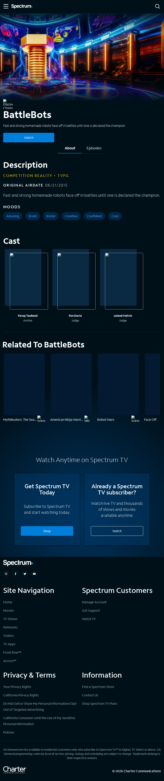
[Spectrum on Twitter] (25, 574)
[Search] (158, 6)
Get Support (91, 610)
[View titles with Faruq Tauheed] (28, 281)
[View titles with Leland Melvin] (124, 281)
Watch (28, 137)
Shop (47, 531)
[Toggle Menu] (5, 6)
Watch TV (89, 619)
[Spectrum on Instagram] (6, 574)
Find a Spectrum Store (98, 687)
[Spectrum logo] (22, 7)
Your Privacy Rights (17, 687)
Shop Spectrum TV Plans (99, 703)
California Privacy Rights (21, 695)
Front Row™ (12, 652)
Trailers (8, 635)
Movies (8, 610)
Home (7, 602)
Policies (8, 732)
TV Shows (10, 619)
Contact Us (90, 695)
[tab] (70, 149)
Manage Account (94, 602)
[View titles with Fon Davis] (76, 281)
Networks (10, 627)
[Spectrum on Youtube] (34, 574)
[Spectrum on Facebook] (15, 574)
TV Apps (9, 644)
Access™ (9, 661)
